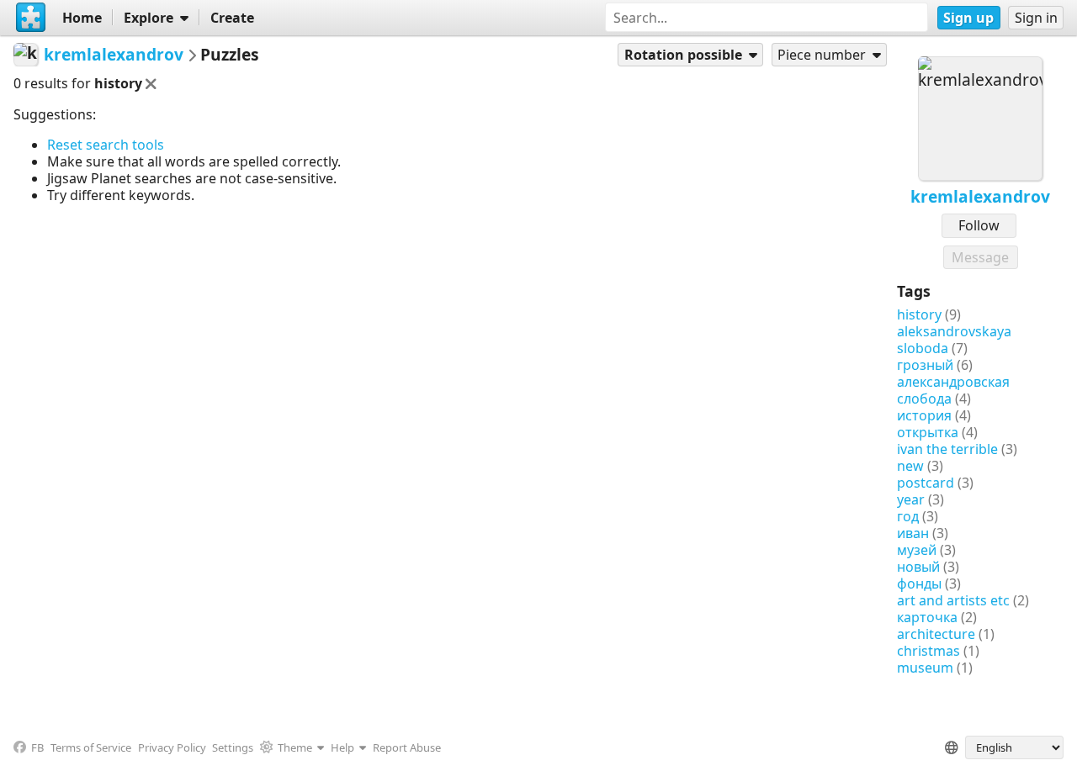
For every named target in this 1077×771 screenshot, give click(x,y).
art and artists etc (953, 600)
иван (913, 533)
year (911, 499)
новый (918, 566)
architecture (936, 634)
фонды (919, 583)
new (910, 466)
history (919, 314)
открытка (927, 432)
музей (916, 550)
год (908, 516)
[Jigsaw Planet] (31, 17)
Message (980, 257)
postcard (925, 482)
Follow (979, 225)
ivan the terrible (947, 449)
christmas (928, 651)
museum (925, 667)
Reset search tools (105, 144)
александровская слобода (953, 390)
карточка (927, 617)
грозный (925, 365)
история (924, 415)
